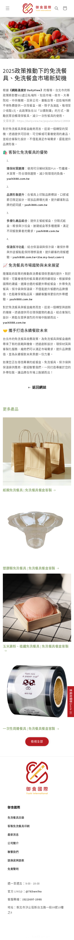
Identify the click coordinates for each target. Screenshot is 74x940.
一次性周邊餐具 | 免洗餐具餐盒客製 (29, 729)
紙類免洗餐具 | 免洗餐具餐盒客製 (27, 490)
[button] (7, 8)
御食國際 (36, 936)
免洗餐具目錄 (16, 817)
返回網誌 (39, 387)
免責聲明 (13, 869)
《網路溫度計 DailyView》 (26, 90)
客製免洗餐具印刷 (19, 826)
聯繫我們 (13, 852)
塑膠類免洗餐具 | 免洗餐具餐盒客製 (29, 568)
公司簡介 (13, 843)
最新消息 (13, 834)
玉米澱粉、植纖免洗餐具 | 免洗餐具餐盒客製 (35, 646)
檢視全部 (37, 741)
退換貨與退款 (16, 860)
